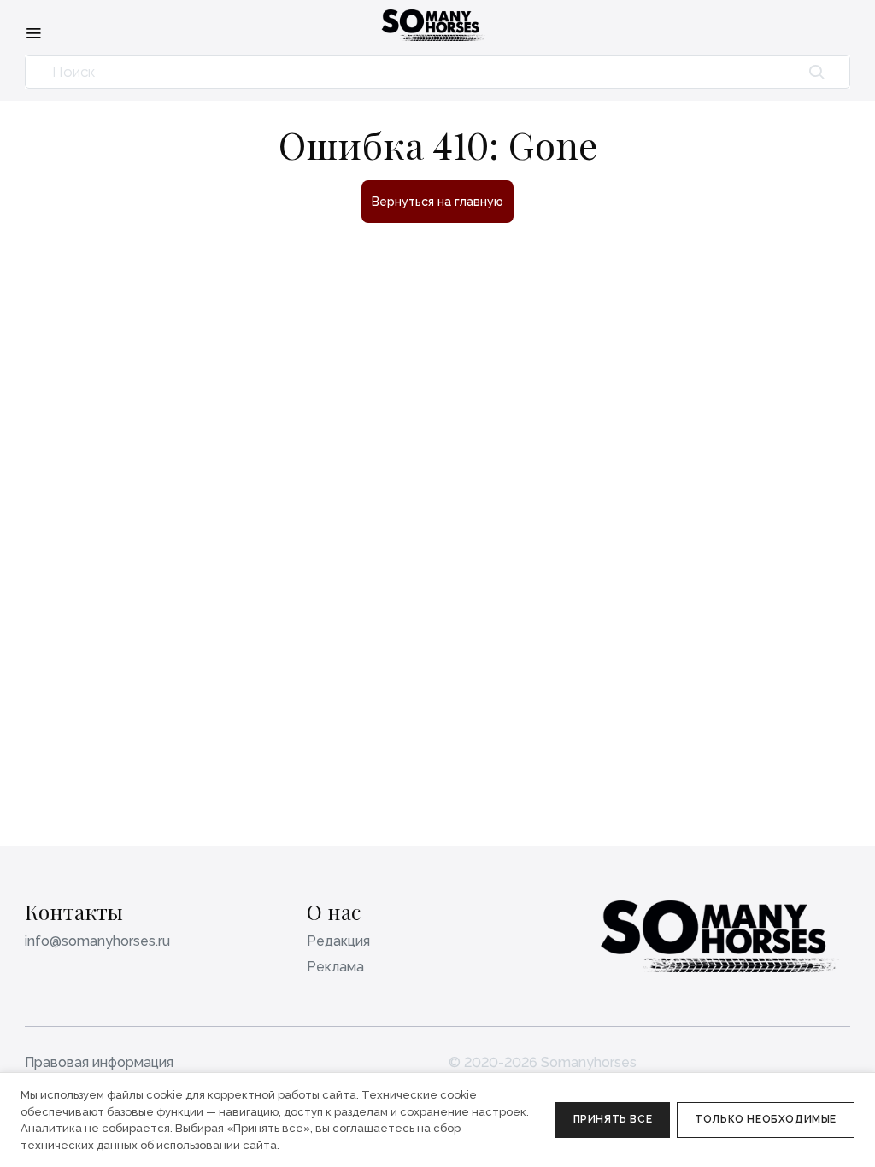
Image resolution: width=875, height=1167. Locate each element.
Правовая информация (99, 1062)
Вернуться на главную (437, 201)
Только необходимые (766, 1119)
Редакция (338, 941)
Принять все (613, 1119)
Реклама (335, 967)
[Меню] (33, 32)
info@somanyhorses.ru (97, 941)
